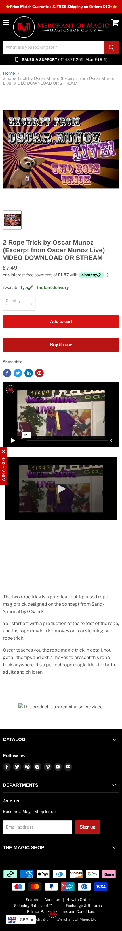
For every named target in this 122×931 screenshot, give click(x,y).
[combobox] (53, 47)
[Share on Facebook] (7, 373)
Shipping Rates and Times (37, 905)
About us (52, 899)
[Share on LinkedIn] (28, 373)
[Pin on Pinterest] (39, 373)
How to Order (78, 899)
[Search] (111, 47)
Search (32, 899)
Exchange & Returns (84, 905)
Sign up (88, 827)
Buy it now (61, 344)
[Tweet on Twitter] (18, 373)
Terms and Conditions (76, 911)
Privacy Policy (39, 911)
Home (9, 73)
